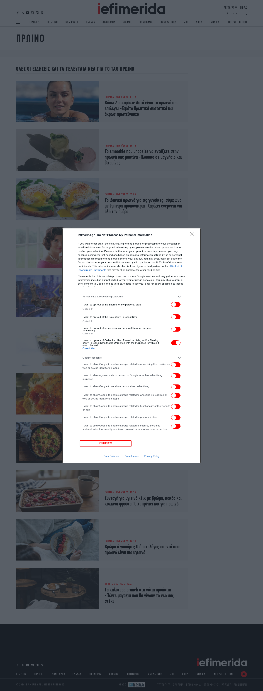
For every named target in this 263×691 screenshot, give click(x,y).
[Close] (193, 235)
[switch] (176, 304)
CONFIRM (105, 443)
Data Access (131, 456)
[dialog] (131, 345)
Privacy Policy (152, 456)
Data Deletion (111, 456)
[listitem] (131, 296)
